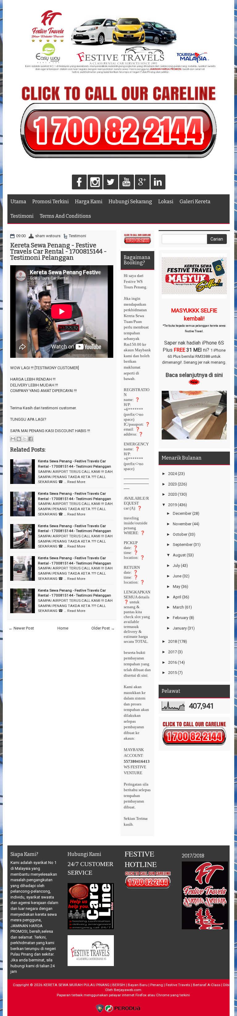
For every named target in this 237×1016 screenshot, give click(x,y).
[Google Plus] (142, 182)
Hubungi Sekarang (130, 201)
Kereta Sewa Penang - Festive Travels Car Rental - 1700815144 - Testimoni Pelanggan (58, 251)
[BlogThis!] (19, 439)
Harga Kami (88, 201)
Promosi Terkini (50, 201)
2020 (172, 494)
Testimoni (22, 216)
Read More (76, 482)
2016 (172, 662)
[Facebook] (79, 182)
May (176, 586)
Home (62, 628)
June (177, 576)
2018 (172, 641)
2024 (172, 473)
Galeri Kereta (195, 201)
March (178, 607)
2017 (172, 652)
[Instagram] (95, 182)
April (177, 597)
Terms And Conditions (65, 216)
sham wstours (47, 235)
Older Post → (103, 628)
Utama (18, 201)
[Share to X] (25, 439)
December (182, 513)
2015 (172, 672)
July (176, 565)
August (179, 555)
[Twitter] (110, 182)
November (182, 524)
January (180, 628)
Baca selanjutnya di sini (194, 375)
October (180, 534)
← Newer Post (21, 628)
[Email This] (13, 439)
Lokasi (165, 201)
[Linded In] (158, 182)
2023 (172, 484)
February (180, 617)
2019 (172, 504)
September (183, 544)
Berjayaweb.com (127, 990)
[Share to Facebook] (30, 439)
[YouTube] (126, 182)
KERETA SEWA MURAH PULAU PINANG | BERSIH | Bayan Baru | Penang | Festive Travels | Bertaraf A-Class (132, 985)
